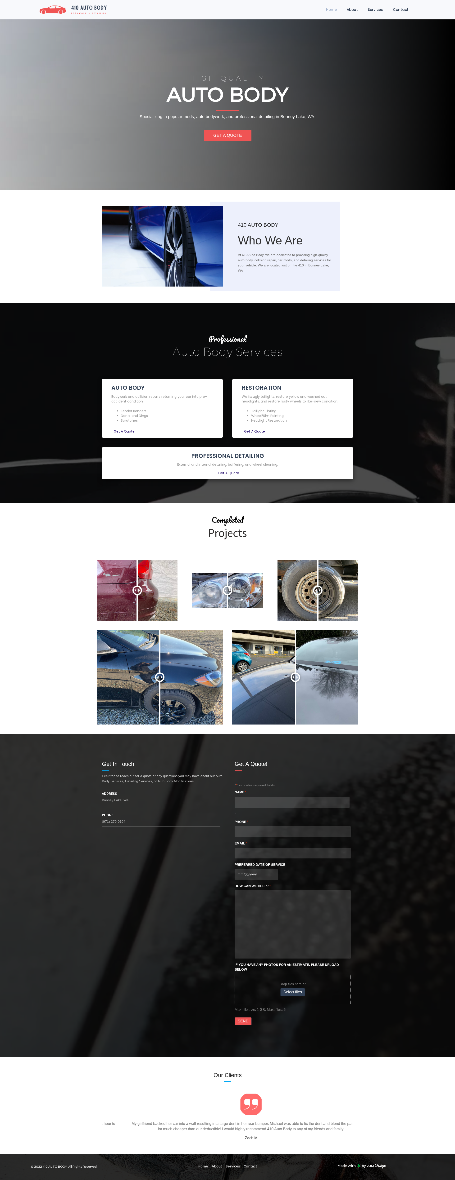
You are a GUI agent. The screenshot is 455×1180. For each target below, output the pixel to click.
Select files (292, 992)
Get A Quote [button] (124, 431)
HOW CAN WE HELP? (253, 886)
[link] (331, 10)
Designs (361, 1165)
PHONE (241, 822)
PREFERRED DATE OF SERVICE (260, 864)
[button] (227, 135)
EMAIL (241, 843)
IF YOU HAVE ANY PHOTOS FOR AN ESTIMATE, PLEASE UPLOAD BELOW (287, 967)
